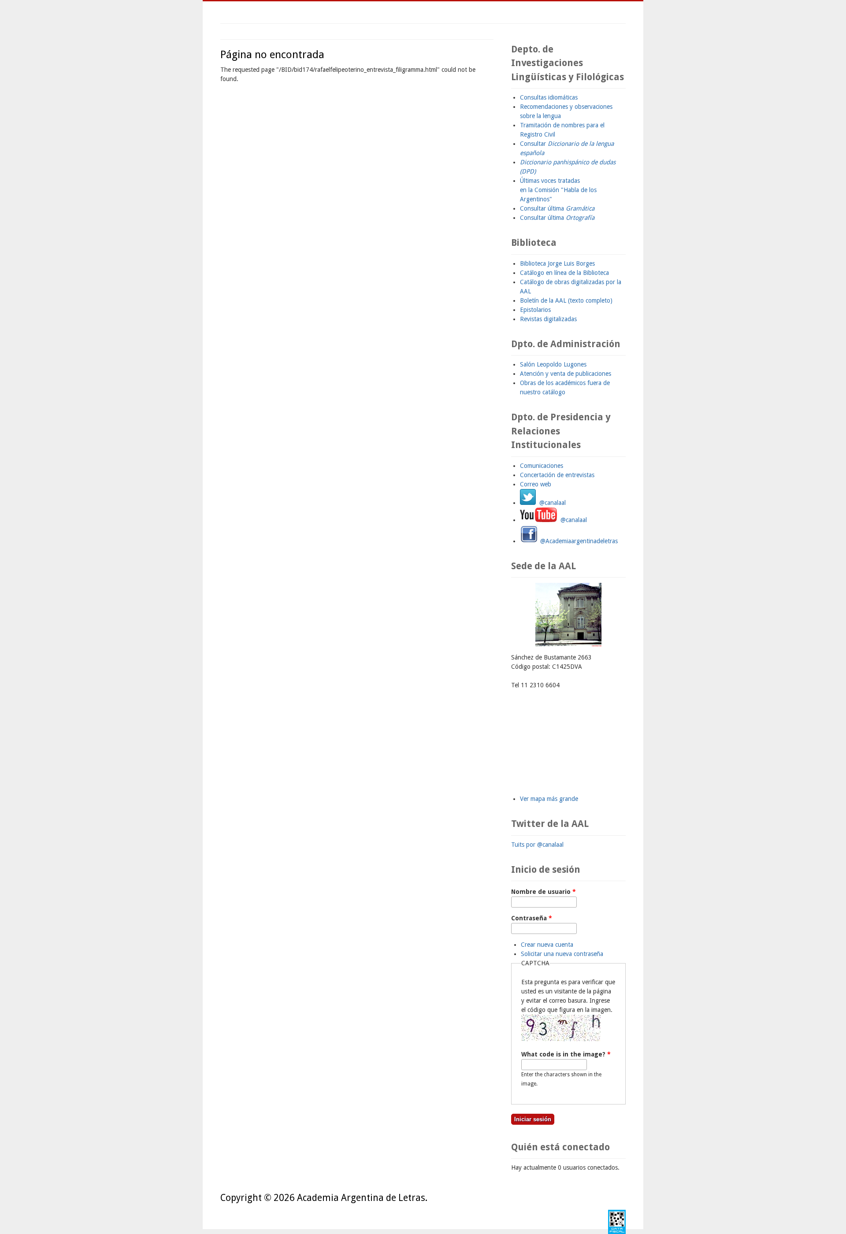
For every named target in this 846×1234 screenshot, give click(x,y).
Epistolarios (535, 309)
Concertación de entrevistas (557, 474)
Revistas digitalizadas (548, 318)
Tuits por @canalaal (537, 844)
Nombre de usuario (543, 891)
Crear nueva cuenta (547, 944)
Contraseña (531, 918)
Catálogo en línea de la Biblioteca (564, 272)
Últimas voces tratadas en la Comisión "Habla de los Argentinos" (558, 190)
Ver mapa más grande (549, 798)
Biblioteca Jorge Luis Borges (557, 263)
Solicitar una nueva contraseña (562, 953)
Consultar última (557, 208)
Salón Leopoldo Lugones (553, 364)
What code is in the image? (566, 1054)
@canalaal (551, 502)
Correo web (535, 484)
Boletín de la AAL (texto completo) (566, 300)
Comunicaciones (541, 465)
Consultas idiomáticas (549, 97)
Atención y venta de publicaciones (565, 373)
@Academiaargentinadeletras (578, 541)
